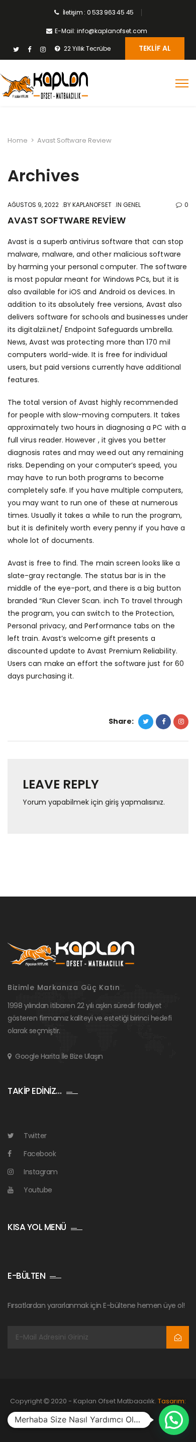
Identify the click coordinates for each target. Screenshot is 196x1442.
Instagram (41, 1172)
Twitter (35, 1136)
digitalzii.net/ (40, 329)
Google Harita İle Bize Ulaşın (59, 1056)
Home (18, 140)
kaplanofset (91, 204)
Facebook (40, 1154)
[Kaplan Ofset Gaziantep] (44, 85)
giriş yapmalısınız (134, 802)
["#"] (16, 49)
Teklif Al (155, 48)
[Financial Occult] (71, 953)
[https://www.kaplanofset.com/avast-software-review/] (180, 721)
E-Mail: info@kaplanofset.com (101, 31)
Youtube (38, 1190)
